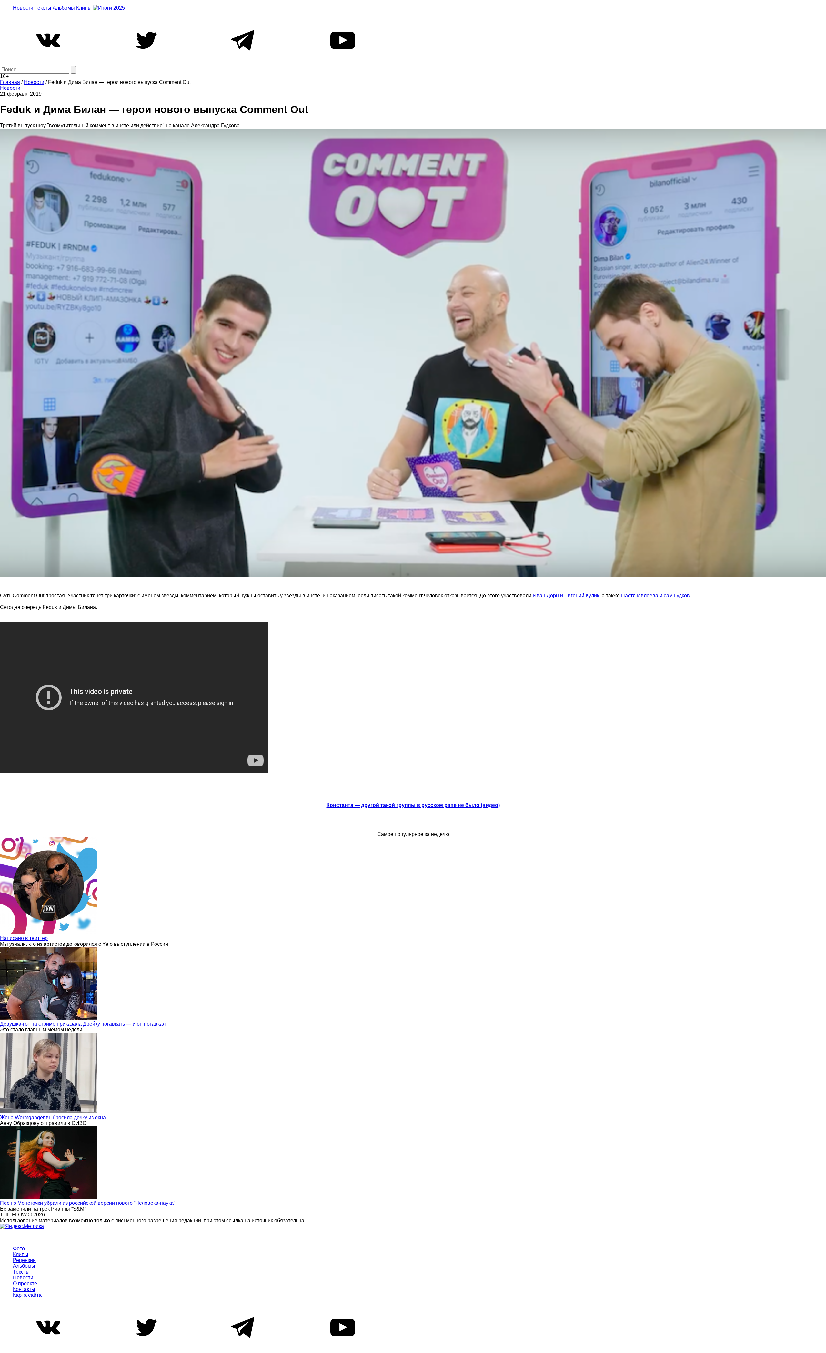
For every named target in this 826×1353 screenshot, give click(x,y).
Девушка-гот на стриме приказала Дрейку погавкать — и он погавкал (83, 1024)
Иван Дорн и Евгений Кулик (566, 595)
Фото (19, 1248)
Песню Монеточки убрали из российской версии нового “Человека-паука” (87, 1203)
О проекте (25, 1283)
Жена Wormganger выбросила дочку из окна (53, 1117)
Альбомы (64, 8)
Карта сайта (27, 1295)
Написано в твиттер (24, 938)
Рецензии (24, 1260)
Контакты (24, 1289)
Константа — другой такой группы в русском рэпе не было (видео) (413, 805)
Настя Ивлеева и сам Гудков (655, 595)
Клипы (84, 8)
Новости (23, 8)
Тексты (43, 8)
